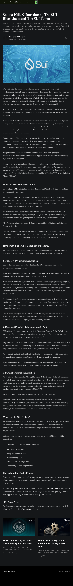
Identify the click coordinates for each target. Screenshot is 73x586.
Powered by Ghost (64, 571)
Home (5, 2)
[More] (25, 2)
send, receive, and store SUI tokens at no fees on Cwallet (36, 488)
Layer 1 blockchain (16, 189)
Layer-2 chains (13, 203)
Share (66, 38)
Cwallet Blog (6, 571)
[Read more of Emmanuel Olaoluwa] (5, 38)
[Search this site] (27, 1)
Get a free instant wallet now (28, 509)
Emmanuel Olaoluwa (17, 37)
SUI (4, 10)
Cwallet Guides (15, 2)
